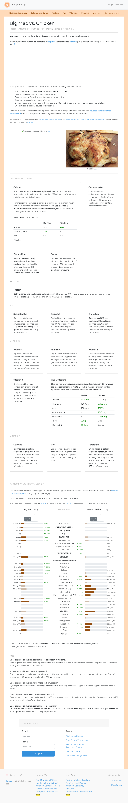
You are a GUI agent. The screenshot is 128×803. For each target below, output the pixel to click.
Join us (9, 781)
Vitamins (73, 13)
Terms (114, 780)
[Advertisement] (64, 65)
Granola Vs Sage (73, 751)
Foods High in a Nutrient (47, 783)
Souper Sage (19, 4)
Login (110, 5)
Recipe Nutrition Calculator (78, 780)
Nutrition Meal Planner (76, 783)
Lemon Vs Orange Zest (76, 755)
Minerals (85, 13)
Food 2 (25, 742)
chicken (73, 42)
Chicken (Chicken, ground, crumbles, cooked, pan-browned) (84, 119)
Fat (64, 13)
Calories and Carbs (39, 13)
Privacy (119, 780)
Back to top (116, 785)
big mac (51, 42)
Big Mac (44, 131)
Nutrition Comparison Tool (48, 786)
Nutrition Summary (18, 13)
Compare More (111, 13)
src (49, 131)
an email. (30, 122)
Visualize (96, 13)
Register (119, 5)
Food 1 (25, 731)
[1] (14, 44)
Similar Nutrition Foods (46, 789)
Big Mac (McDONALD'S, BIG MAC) (50, 119)
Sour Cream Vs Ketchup (77, 740)
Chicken (91, 169)
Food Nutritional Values (46, 780)
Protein (55, 13)
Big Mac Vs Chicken (75, 736)
